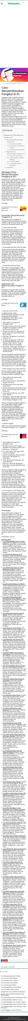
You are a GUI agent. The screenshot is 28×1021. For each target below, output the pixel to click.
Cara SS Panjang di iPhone (8, 985)
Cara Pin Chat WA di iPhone (9, 978)
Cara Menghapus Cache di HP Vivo (11, 1010)
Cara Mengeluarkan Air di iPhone (10, 976)
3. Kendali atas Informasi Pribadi (16, 149)
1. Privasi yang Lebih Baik (15, 143)
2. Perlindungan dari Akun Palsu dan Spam (16, 146)
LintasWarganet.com (14, 1018)
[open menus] (1, 4)
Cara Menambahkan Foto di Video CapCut (13, 1002)
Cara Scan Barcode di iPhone (9, 982)
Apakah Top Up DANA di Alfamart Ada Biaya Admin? (12, 994)
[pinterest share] (6, 960)
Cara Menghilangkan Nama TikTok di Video (14, 1004)
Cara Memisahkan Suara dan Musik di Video (14, 997)
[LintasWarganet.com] (14, 3)
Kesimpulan (10, 167)
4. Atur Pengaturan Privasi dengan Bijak (15, 164)
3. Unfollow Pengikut (14, 161)
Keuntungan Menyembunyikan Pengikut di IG (15, 141)
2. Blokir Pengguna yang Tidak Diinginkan (16, 158)
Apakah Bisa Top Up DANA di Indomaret (13, 991)
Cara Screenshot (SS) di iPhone (10, 989)
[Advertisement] (14, 21)
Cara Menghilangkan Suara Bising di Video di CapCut (13, 1007)
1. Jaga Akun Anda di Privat (15, 155)
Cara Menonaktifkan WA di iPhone (11, 987)
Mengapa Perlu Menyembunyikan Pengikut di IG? (13, 136)
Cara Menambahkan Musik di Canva (11, 1000)
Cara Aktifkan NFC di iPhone (9, 980)
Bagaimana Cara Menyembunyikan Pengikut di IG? (16, 153)
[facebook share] (2, 960)
